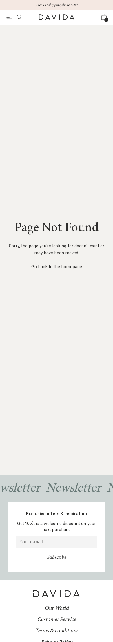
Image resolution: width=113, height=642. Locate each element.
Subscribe (56, 557)
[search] (17, 17)
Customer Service (56, 619)
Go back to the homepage (56, 266)
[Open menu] (9, 17)
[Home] (56, 17)
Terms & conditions (56, 630)
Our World (57, 608)
